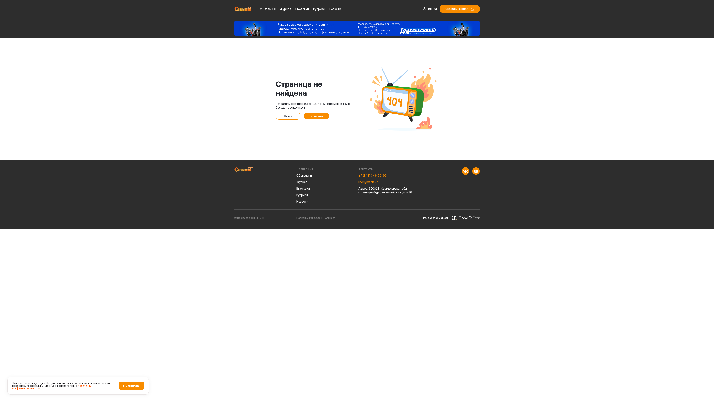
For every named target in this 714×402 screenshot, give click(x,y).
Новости (335, 9)
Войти (432, 9)
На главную (316, 116)
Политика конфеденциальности (316, 217)
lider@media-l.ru (368, 182)
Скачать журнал (456, 9)
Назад (288, 116)
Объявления (267, 9)
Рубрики (319, 9)
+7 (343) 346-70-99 (372, 175)
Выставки (302, 9)
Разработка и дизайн (436, 217)
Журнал (285, 9)
